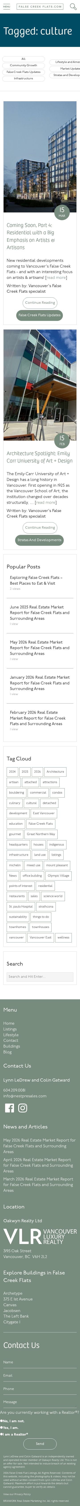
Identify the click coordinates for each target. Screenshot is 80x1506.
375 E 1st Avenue (18, 1300)
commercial (38, 792)
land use (40, 855)
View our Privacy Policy (17, 1494)
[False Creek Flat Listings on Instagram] (22, 1112)
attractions (50, 782)
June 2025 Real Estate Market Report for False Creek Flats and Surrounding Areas (40, 613)
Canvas (9, 1305)
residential (45, 886)
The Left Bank (16, 1317)
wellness (63, 937)
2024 (12, 771)
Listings (10, 1030)
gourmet (15, 834)
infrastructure (18, 855)
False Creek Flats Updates (23, 72)
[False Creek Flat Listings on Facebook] (9, 1112)
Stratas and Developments (39, 540)
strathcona (46, 906)
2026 (37, 771)
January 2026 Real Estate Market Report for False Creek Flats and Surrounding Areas (40, 683)
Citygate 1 (11, 1322)
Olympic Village (58, 875)
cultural (31, 803)
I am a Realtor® (15, 1434)
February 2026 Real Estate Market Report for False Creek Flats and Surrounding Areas (38, 718)
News (13, 875)
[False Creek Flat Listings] (40, 11)
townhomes (17, 927)
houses (38, 844)
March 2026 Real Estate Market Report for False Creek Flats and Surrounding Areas (38, 1185)
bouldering (16, 792)
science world (53, 896)
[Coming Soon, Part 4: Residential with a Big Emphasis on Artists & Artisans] (40, 156)
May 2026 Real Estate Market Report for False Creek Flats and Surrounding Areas (40, 648)
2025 (25, 771)
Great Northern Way (41, 834)
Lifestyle (11, 1035)
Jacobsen (11, 1311)
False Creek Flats (41, 824)
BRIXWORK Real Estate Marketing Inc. (25, 1501)
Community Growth (23, 65)
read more (56, 278)
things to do (41, 917)
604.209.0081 (14, 1091)
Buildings (11, 1047)
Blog (7, 1052)
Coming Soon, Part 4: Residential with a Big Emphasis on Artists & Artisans (31, 235)
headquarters (18, 844)
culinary (14, 803)
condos (57, 792)
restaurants (17, 896)
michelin (15, 865)
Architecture (55, 771)
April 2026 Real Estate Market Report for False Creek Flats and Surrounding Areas (38, 1166)
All (23, 59)
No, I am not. (13, 1421)
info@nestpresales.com (24, 1096)
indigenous (56, 844)
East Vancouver (44, 813)
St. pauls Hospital (21, 906)
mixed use (33, 865)
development (18, 813)
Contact (10, 1041)
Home (8, 1024)
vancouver (16, 937)
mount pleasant (57, 865)
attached (30, 782)
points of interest (20, 886)
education (16, 823)
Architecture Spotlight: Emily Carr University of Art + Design (40, 457)
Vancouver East (41, 937)
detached (49, 803)
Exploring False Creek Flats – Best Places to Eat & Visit (36, 581)
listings (56, 855)
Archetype (12, 1294)
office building (32, 875)
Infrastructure (23, 78)
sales (34, 896)
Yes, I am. (10, 1428)
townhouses (40, 927)
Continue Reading (40, 303)
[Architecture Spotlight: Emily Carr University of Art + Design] (40, 385)
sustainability (18, 917)
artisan (13, 782)
